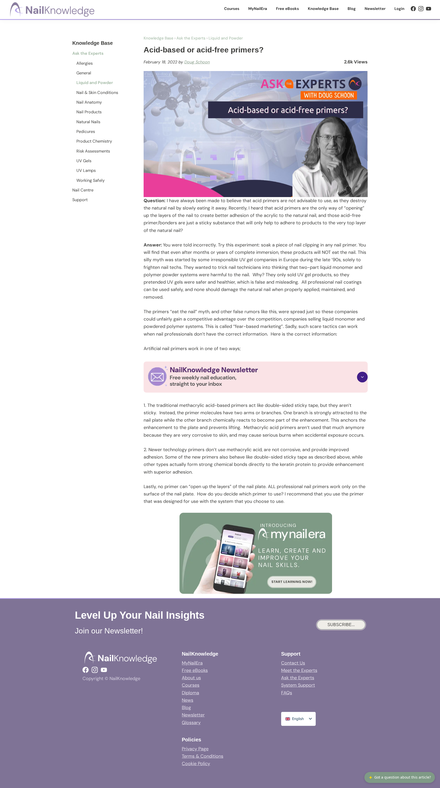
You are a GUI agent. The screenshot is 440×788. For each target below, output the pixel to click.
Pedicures (85, 131)
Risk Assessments (93, 151)
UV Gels (83, 160)
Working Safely (90, 180)
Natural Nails (88, 122)
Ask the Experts (87, 53)
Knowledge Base (158, 38)
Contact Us (293, 663)
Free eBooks (195, 670)
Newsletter (193, 715)
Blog (186, 707)
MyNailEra (192, 663)
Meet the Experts (299, 670)
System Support (298, 685)
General (83, 73)
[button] (256, 377)
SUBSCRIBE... (341, 625)
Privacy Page (195, 749)
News (187, 700)
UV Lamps (86, 170)
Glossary (191, 723)
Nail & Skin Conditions (97, 92)
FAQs (286, 693)
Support (80, 199)
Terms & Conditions (202, 756)
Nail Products (89, 112)
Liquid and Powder (94, 82)
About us (191, 678)
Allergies (84, 63)
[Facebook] (413, 8)
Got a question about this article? (399, 777)
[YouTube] (428, 8)
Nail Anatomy (89, 102)
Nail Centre (82, 190)
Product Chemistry (94, 141)
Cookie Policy (196, 764)
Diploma (190, 693)
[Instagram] (421, 8)
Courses (190, 685)
